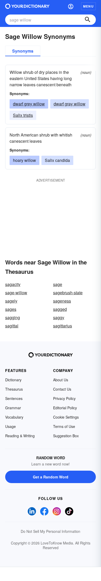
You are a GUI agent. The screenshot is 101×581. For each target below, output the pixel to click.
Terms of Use (64, 426)
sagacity (12, 284)
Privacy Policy (64, 398)
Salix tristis (23, 115)
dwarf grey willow (29, 104)
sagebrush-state (68, 293)
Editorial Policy (65, 407)
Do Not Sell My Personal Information (50, 531)
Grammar (13, 407)
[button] (71, 6)
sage (57, 284)
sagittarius (62, 326)
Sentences (14, 398)
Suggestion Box (66, 435)
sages (10, 309)
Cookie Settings (66, 417)
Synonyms (22, 51)
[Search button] (87, 19)
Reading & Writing (20, 435)
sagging (12, 317)
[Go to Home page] (27, 6)
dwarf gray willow (69, 104)
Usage (10, 426)
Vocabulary (14, 417)
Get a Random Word (50, 476)
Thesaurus (14, 389)
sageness (62, 301)
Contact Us (62, 389)
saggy (58, 317)
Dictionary (13, 379)
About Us (60, 379)
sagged (60, 309)
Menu (88, 6)
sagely (11, 301)
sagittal (11, 326)
